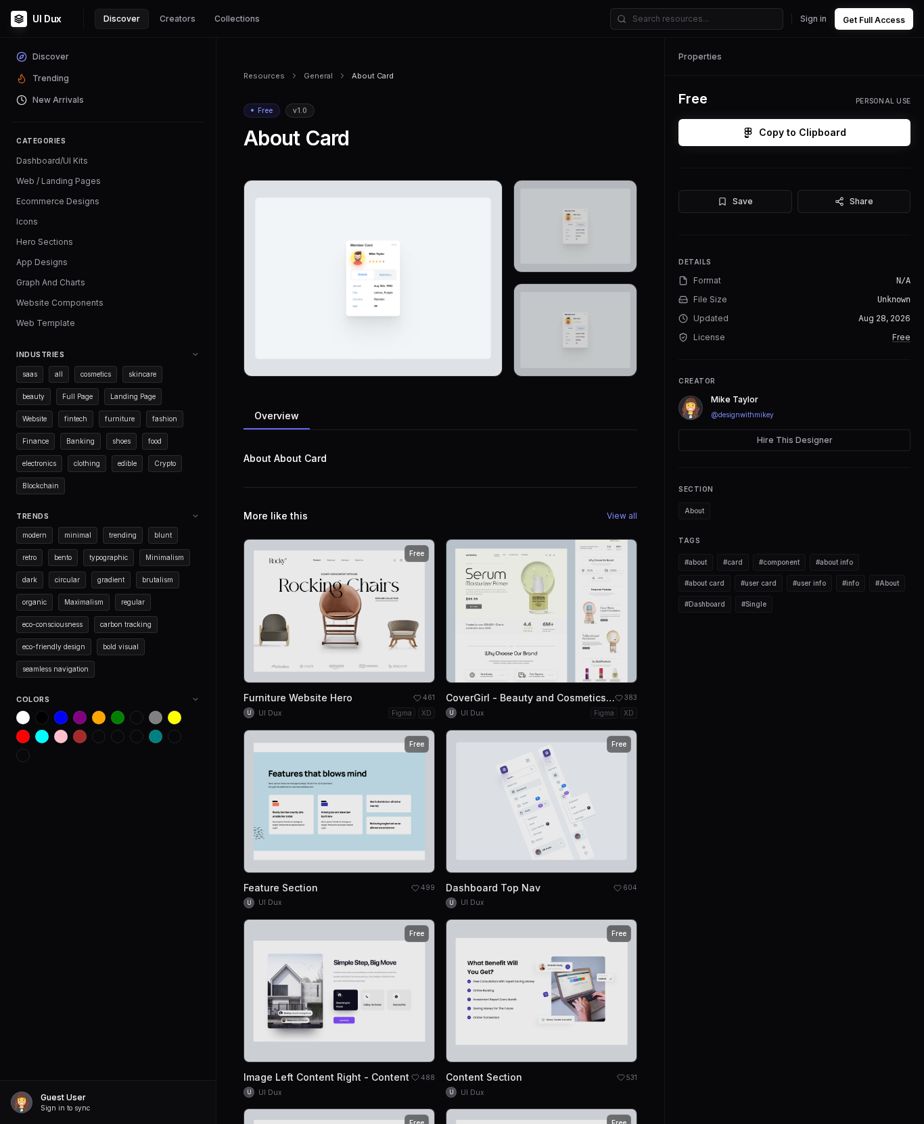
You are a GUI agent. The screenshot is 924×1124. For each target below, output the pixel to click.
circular (67, 580)
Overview (276, 415)
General (318, 75)
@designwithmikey (742, 415)
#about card (704, 583)
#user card (759, 583)
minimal (77, 535)
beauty (33, 396)
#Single (753, 604)
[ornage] (23, 755)
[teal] (155, 736)
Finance (35, 441)
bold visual (121, 646)
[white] (23, 717)
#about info (834, 562)
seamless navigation (55, 669)
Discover (121, 19)
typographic (108, 557)
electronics (39, 463)
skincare (142, 374)
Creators (177, 19)
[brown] (80, 736)
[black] (42, 717)
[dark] (99, 736)
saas (29, 374)
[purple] (80, 717)
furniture (120, 419)
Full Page (77, 396)
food (155, 441)
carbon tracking (126, 624)
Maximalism (83, 602)
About (694, 511)
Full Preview (458, 361)
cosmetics (95, 374)
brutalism (157, 580)
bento (63, 557)
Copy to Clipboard (802, 132)
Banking (80, 441)
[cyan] (42, 736)
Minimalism (164, 557)
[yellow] (174, 717)
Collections (237, 19)
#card (733, 562)
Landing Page (133, 396)
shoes (121, 441)
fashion (164, 419)
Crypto (165, 463)
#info (850, 583)
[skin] (117, 736)
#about (696, 562)
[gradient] (136, 736)
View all (622, 516)
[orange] (99, 717)
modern (34, 535)
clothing (87, 463)
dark (29, 580)
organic (34, 602)
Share (861, 201)
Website (34, 419)
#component (779, 562)
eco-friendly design (53, 646)
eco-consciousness (52, 624)
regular (133, 602)
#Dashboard (705, 604)
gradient (110, 580)
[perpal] (136, 717)
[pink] (61, 736)
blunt (163, 535)
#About (887, 583)
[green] (117, 717)
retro (29, 557)
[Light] (174, 736)
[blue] (61, 717)
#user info (809, 583)
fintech (75, 419)
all (59, 374)
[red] (23, 736)
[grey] (155, 717)
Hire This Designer (795, 440)
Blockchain (40, 486)
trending (123, 535)
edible (127, 463)
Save (743, 201)
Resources (264, 75)
